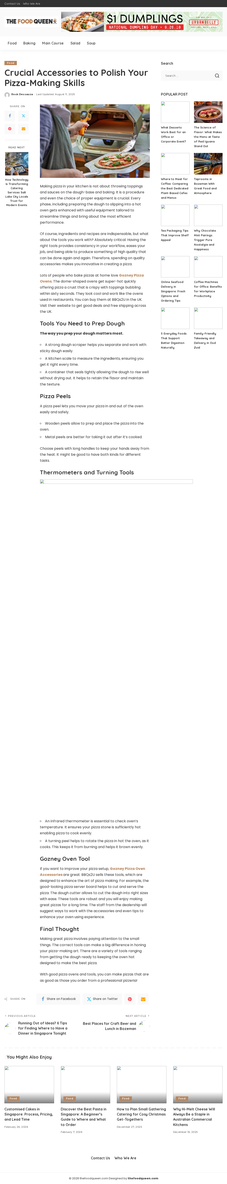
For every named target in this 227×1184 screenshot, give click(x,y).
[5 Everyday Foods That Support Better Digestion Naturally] (175, 318)
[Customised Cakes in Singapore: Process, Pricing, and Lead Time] (29, 1084)
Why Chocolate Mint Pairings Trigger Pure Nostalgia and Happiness (205, 240)
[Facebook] (9, 116)
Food (10, 62)
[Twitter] (23, 116)
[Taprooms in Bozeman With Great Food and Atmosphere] (208, 164)
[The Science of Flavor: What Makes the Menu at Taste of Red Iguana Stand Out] (208, 112)
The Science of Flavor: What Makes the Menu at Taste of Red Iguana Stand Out (208, 137)
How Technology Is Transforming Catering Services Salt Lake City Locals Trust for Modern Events (16, 192)
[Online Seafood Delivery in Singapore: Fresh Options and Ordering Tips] (175, 267)
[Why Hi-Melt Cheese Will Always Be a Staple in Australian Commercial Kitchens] (198, 1084)
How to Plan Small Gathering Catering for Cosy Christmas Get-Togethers (141, 1114)
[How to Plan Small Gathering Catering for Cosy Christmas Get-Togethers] (141, 1084)
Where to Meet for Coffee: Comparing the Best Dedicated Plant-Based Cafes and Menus (174, 188)
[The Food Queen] (31, 21)
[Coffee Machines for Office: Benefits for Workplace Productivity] (208, 267)
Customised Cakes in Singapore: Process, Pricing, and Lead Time (28, 1114)
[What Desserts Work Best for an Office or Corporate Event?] (175, 112)
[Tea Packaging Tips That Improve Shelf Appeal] (175, 215)
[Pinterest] (9, 129)
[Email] (23, 129)
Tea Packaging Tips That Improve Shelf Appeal (175, 235)
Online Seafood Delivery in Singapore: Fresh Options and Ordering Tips (173, 291)
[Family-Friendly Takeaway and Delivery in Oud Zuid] (208, 318)
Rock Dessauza (22, 94)
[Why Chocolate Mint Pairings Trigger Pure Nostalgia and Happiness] (208, 215)
